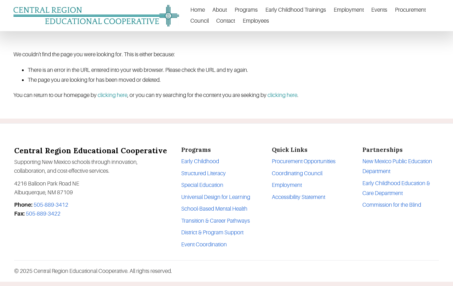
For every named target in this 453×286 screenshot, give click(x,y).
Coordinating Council (297, 173)
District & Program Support (212, 232)
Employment (349, 10)
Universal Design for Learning (215, 197)
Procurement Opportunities (304, 161)
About (219, 10)
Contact (225, 21)
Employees (256, 21)
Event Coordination (204, 244)
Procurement (410, 10)
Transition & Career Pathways (215, 221)
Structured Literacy (203, 173)
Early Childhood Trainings (295, 10)
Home (197, 10)
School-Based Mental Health (214, 209)
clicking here (112, 95)
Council (199, 21)
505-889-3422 (43, 214)
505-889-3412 (51, 205)
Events (379, 10)
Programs (246, 10)
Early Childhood (200, 161)
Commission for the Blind (391, 205)
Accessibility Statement (298, 197)
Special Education (202, 185)
